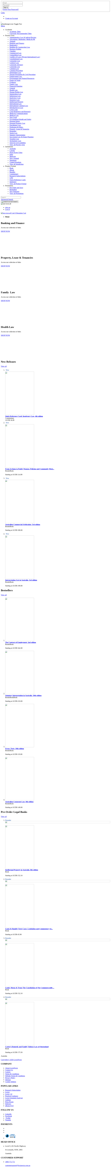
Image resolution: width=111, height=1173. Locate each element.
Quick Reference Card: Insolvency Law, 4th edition (24, 416)
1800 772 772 (10, 1162)
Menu (3, 26)
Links (3, 13)
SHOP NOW (5, 231)
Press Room (9, 1102)
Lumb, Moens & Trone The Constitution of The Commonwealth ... (29, 988)
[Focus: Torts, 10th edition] (19, 747)
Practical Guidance (11, 1096)
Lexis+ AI (8, 1094)
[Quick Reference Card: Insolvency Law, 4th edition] (19, 414)
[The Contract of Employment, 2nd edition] (19, 640)
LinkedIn (8, 1114)
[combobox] (11, 197)
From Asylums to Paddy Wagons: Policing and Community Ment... (29, 469)
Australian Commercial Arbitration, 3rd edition (22, 524)
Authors (8, 1100)
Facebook (8, 1116)
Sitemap (8, 1080)
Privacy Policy (10, 1078)
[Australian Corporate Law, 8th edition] (19, 800)
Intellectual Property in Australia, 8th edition (21, 870)
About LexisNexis (11, 1068)
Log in (7, 209)
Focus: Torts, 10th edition (14, 749)
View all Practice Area (17, 145)
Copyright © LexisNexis (11, 1060)
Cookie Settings (10, 1082)
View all (4, 366)
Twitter (8, 1118)
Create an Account (11, 18)
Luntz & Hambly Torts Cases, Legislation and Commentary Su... (29, 929)
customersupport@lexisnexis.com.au (17, 1165)
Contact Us (9, 1070)
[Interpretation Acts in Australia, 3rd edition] (19, 578)
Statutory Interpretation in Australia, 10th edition (23, 695)
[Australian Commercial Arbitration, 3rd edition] (19, 522)
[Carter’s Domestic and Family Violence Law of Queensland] (19, 1045)
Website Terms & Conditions (15, 1076)
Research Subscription (12, 1090)
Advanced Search (7, 199)
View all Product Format (18, 184)
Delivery (8, 1104)
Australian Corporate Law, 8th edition (19, 802)
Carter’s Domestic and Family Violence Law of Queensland (27, 1047)
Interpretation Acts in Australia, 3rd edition (21, 580)
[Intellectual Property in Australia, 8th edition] (19, 868)
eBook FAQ (9, 1106)
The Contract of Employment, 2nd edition (20, 642)
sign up (7, 207)
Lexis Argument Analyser (14, 1098)
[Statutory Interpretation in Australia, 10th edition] (19, 693)
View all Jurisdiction (17, 164)
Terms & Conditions (12, 1074)
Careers (7, 1072)
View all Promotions (17, 193)
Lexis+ (7, 1092)
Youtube (8, 1120)
